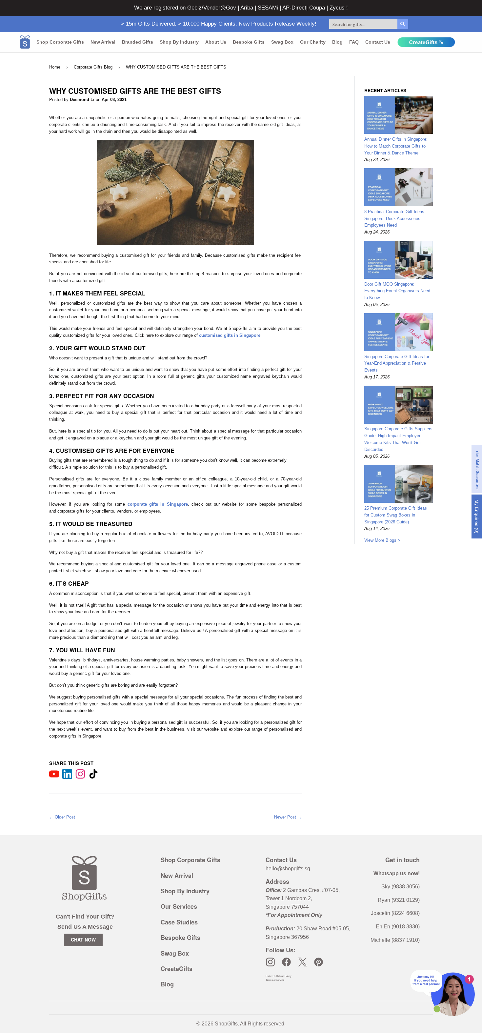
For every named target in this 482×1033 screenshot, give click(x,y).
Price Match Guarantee (477, 469)
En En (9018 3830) (398, 926)
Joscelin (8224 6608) (395, 913)
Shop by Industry (179, 42)
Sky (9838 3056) (400, 886)
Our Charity (313, 42)
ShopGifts (226, 1023)
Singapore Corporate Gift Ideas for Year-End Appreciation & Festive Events (396, 363)
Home (54, 67)
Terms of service (275, 980)
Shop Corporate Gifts (60, 42)
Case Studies (179, 922)
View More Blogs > (382, 540)
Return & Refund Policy (278, 976)
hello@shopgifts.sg (288, 868)
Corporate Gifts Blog (93, 67)
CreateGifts (176, 968)
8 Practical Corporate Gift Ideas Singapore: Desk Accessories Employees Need (394, 218)
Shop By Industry (185, 891)
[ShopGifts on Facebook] (286, 962)
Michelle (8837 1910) (395, 940)
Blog (337, 42)
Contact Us (377, 42)
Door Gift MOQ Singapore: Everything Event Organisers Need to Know (397, 291)
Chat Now (83, 939)
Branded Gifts (137, 42)
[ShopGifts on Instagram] (270, 962)
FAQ (354, 42)
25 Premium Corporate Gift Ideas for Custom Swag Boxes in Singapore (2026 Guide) (395, 515)
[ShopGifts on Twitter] (302, 962)
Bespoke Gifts (249, 42)
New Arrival (102, 42)
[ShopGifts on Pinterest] (318, 962)
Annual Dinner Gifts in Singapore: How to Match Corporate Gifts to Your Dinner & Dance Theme (396, 146)
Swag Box (282, 42)
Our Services (179, 906)
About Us (215, 42)
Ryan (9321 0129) (399, 900)
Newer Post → (288, 817)
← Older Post (62, 817)
